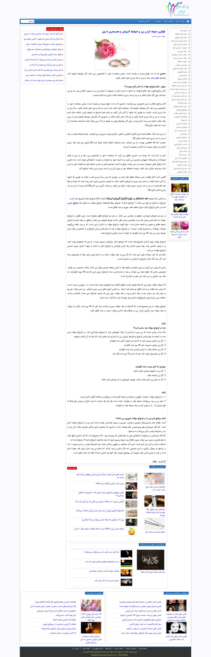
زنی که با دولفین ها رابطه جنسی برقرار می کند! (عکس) (103, 519)
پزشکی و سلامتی (181, 127)
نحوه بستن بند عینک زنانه (155, 531)
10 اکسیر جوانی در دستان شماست (63, 633)
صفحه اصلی (143, 648)
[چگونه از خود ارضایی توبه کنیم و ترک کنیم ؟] (180, 207)
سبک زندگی (183, 151)
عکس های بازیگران (181, 37)
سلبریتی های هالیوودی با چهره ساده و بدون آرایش (141, 619)
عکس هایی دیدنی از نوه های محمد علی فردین (143, 610)
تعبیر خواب (183, 30)
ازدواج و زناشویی (181, 137)
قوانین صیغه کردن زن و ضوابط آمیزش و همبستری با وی (133, 31)
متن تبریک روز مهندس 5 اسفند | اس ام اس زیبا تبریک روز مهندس (43, 70)
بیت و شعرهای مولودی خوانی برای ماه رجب (102, 561)
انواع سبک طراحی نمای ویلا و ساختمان (46, 54)
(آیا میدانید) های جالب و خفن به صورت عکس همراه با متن (53, 606)
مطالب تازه (168, 21)
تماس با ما (75, 648)
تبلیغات (158, 21)
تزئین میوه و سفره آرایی (179, 161)
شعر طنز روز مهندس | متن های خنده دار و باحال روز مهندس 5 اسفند (43, 80)
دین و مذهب (182, 155)
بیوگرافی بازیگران (181, 110)
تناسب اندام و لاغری (180, 144)
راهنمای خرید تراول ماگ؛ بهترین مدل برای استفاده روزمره (155, 512)
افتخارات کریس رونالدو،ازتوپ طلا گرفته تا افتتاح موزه (55, 601)
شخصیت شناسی (181, 124)
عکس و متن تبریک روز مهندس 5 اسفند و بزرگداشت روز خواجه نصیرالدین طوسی (45, 65)
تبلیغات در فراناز (131, 648)
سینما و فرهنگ (182, 103)
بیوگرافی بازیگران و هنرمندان (176, 593)
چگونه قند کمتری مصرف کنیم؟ (64, 619)
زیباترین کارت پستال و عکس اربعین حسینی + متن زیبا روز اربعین (91, 638)
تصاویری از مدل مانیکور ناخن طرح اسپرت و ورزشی (56, 610)
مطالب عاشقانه (182, 61)
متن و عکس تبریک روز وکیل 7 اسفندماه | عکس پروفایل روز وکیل (43, 59)
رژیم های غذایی (182, 148)
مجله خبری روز (182, 51)
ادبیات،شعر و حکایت (180, 113)
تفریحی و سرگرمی (181, 65)
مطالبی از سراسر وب (94, 593)
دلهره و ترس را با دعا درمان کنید (106, 580)
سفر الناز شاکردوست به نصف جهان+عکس (145, 624)
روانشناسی (183, 134)
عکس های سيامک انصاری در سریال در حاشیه (143, 628)
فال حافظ (108, 648)
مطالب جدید (119, 648)
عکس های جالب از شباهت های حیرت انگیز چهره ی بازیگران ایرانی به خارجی (176, 616)
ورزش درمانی (183, 141)
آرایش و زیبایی (182, 79)
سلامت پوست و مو (181, 130)
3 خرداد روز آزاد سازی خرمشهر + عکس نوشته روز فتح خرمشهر (42, 39)
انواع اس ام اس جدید (180, 82)
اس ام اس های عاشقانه (179, 86)
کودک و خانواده (182, 165)
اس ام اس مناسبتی (181, 92)
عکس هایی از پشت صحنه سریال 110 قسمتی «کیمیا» (140, 615)
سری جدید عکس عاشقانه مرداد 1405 (110, 483)
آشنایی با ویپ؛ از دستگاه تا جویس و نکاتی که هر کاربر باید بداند (99, 501)
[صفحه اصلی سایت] (188, 21)
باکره (157, 78)
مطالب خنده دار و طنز (180, 58)
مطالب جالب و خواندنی (179, 55)
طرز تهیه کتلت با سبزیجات (66, 615)
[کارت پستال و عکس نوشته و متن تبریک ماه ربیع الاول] (180, 224)
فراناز (163, 36)
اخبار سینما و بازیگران (180, 106)
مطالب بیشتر (72, 468)
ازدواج (75, 203)
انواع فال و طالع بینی (180, 117)
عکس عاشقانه (144, 21)
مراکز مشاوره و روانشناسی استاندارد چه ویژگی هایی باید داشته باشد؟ (44, 49)
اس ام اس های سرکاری (179, 99)
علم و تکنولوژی (182, 72)
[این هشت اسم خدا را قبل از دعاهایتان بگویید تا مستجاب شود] (180, 187)
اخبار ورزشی (183, 75)
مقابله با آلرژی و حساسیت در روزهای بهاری (59, 624)
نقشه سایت (85, 648)
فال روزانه (184, 120)
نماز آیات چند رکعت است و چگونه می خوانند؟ (101, 552)
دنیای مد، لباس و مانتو (180, 48)
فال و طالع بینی (97, 648)
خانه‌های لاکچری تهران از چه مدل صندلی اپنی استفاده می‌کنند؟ (100, 510)
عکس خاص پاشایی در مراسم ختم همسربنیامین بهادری (140, 601)
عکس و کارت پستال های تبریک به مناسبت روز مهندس (43, 75)
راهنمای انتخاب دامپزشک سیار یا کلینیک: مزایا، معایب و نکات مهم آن (43, 44)
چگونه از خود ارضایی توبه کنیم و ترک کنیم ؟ (179, 215)
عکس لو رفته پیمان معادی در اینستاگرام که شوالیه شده (140, 606)
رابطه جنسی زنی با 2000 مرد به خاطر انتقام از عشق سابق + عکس (99, 528)
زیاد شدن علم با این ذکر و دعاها (153, 572)
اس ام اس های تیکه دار (179, 96)
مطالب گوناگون (182, 172)
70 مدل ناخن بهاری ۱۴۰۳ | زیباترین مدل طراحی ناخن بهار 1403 (91, 616)
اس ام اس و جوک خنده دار (178, 89)
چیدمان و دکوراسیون (180, 168)
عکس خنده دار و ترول (180, 44)
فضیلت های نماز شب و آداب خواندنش (104, 571)
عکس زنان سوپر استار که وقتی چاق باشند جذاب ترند (141, 633)
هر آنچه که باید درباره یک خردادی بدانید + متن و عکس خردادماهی (42, 34)
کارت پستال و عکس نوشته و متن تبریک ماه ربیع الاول (179, 234)
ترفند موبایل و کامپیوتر (180, 68)
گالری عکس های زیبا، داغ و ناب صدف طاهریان (176, 638)
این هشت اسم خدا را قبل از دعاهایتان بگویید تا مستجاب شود (179, 197)
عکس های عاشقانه (181, 34)
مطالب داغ (180, 21)
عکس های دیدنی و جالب (179, 41)
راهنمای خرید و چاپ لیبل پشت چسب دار (155, 488)
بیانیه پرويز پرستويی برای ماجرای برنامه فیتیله (58, 628)
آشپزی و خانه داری (181, 158)
